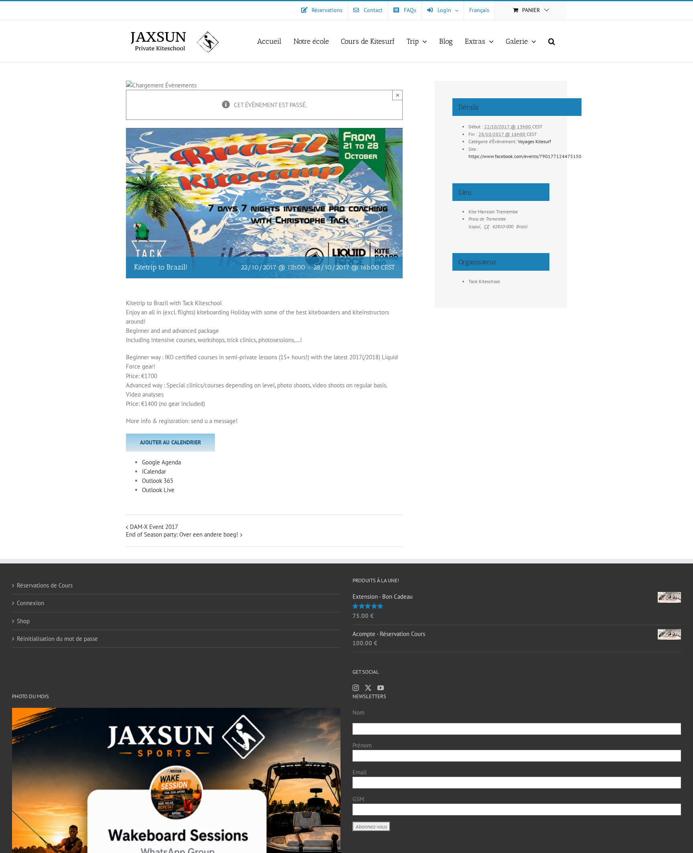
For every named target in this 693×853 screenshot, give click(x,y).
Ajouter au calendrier (170, 442)
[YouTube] (380, 688)
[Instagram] (356, 688)
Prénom (362, 745)
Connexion (30, 603)
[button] (551, 41)
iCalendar (154, 471)
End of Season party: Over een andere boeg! (182, 534)
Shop (23, 621)
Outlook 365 (157, 480)
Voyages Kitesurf (534, 141)
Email (360, 772)
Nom (359, 712)
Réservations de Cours (45, 585)
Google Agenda (161, 462)
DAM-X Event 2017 (154, 527)
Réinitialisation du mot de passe (57, 638)
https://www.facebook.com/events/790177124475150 (525, 156)
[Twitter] (368, 688)
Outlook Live (158, 490)
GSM (358, 799)
